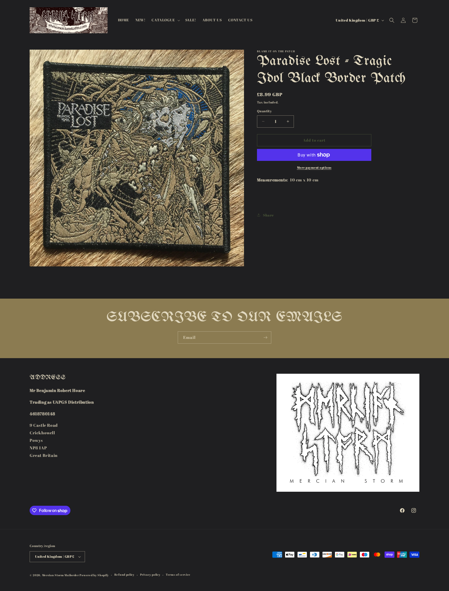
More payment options (314, 167)
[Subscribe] (265, 337)
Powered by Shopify (94, 575)
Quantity (264, 111)
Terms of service (178, 574)
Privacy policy (150, 574)
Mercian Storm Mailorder (60, 575)
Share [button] (268, 215)
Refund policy (124, 574)
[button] (165, 20)
